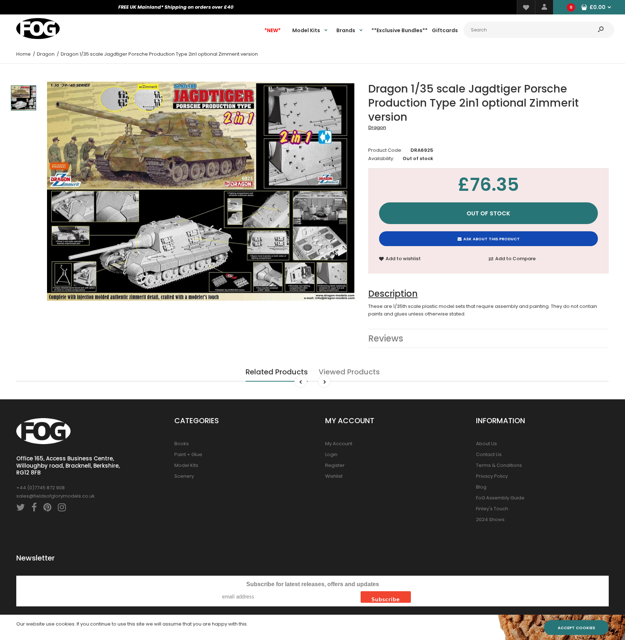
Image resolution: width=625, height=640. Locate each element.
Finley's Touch (492, 508)
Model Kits (186, 465)
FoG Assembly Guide (500, 497)
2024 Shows (490, 519)
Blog (481, 487)
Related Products (277, 372)
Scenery (184, 476)
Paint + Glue (188, 454)
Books (181, 443)
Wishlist (334, 476)
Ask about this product (491, 239)
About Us (486, 443)
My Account (338, 443)
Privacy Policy (492, 476)
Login (331, 454)
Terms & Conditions (499, 465)
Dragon (377, 127)
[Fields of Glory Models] (38, 37)
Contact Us (489, 454)
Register (335, 465)
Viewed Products (349, 372)
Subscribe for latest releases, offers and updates (312, 584)
